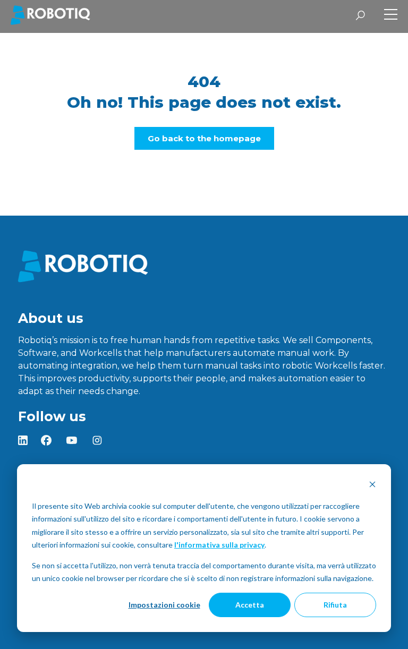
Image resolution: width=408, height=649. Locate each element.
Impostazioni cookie (164, 604)
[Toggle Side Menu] (390, 15)
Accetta (249, 604)
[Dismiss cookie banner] (372, 485)
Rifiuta (335, 604)
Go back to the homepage (204, 138)
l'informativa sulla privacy (219, 544)
